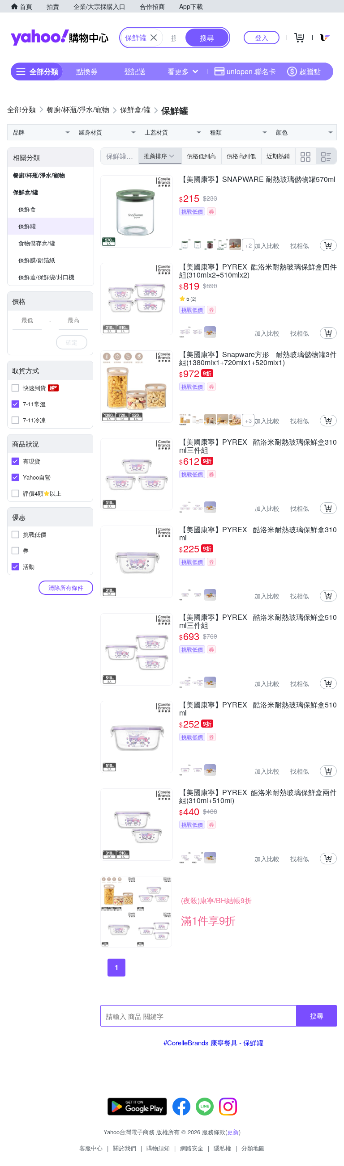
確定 (71, 342)
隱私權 (222, 1148)
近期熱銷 (278, 156)
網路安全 (191, 1148)
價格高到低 (241, 156)
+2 (248, 245)
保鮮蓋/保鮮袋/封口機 (46, 277)
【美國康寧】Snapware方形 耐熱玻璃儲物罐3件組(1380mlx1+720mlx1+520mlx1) (258, 358)
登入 (261, 37)
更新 (233, 1132)
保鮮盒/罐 (25, 192)
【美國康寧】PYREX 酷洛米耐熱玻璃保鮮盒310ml (258, 534)
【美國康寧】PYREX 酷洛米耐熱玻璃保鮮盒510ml (258, 709)
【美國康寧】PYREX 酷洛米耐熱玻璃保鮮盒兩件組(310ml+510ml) (258, 796)
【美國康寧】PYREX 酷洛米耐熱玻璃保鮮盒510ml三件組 (258, 621)
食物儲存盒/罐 (36, 243)
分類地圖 (253, 1148)
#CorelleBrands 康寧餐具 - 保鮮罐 (213, 1042)
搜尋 (316, 1015)
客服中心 (91, 1148)
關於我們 (124, 1148)
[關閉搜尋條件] (153, 37)
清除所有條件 (65, 587)
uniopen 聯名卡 (251, 71)
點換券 (87, 71)
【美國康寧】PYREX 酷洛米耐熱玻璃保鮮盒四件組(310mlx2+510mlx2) (258, 271)
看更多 (178, 71)
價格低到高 (201, 156)
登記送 (135, 71)
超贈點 (310, 71)
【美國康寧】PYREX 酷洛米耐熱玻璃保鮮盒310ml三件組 (258, 446)
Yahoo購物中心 (59, 37)
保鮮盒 (27, 209)
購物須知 (158, 1148)
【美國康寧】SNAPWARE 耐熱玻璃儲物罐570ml (257, 179)
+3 (248, 420)
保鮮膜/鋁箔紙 (36, 260)
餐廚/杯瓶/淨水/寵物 (39, 175)
